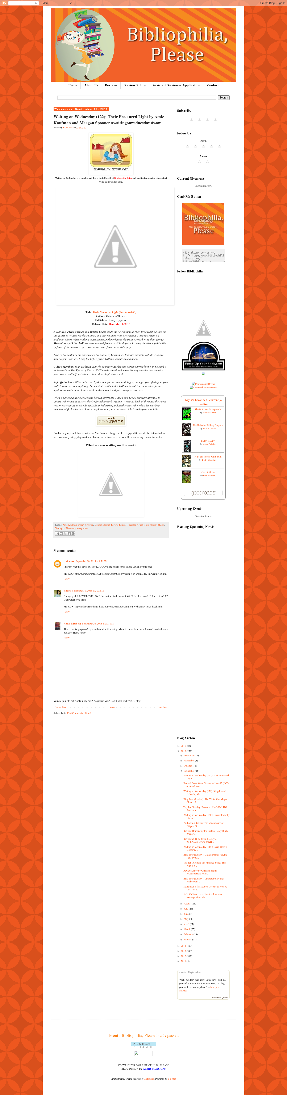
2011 (184, 961)
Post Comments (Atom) (79, 713)
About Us (91, 85)
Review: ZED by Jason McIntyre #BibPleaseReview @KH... (199, 840)
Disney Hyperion (85, 524)
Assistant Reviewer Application (176, 85)
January (188, 939)
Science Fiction (136, 524)
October (188, 765)
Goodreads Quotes (220, 997)
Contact (213, 85)
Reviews (111, 85)
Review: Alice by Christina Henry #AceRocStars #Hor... (200, 872)
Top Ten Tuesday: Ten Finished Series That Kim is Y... (204, 864)
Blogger (172, 1078)
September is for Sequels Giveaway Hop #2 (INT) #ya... (205, 888)
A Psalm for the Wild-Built (208, 456)
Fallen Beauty (208, 440)
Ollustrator (149, 1078)
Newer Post (60, 707)
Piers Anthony (209, 475)
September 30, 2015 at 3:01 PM (98, 623)
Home (73, 85)
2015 (184, 751)
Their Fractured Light (154, 524)
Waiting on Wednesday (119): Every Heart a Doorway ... (205, 848)
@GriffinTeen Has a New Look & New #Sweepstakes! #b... (202, 896)
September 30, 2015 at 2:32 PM (88, 590)
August (188, 903)
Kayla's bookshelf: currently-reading (203, 402)
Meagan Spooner (102, 524)
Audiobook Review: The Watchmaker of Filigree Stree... (203, 824)
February (189, 934)
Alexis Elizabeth (72, 623)
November (189, 760)
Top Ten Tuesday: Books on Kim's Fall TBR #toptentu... (205, 808)
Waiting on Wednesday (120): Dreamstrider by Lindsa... (206, 816)
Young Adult (82, 528)
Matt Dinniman (209, 412)
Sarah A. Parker (209, 428)
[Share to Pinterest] (73, 533)
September (189, 770)
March (187, 929)
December (189, 755)
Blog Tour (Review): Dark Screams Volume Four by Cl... (205, 856)
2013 (184, 951)
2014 (184, 945)
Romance (123, 524)
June (186, 913)
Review (114, 524)
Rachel (67, 590)
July (186, 908)
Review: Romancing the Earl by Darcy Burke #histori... (205, 832)
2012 (184, 956)
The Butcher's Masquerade (208, 409)
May (186, 918)
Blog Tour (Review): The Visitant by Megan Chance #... (205, 800)
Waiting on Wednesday (65, 528)
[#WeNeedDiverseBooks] (203, 387)
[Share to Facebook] (69, 533)
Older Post (162, 707)
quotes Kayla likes (190, 972)
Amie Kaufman (70, 524)
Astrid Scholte (209, 444)
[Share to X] (65, 533)
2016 (184, 745)
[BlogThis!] (61, 533)
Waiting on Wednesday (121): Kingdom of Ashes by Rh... (204, 792)
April (187, 924)
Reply (67, 578)
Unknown (69, 561)
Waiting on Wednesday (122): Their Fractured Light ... (206, 777)
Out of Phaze (208, 472)
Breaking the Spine (123, 177)
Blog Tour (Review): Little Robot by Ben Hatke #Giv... (203, 880)
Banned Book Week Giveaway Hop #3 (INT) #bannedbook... (206, 784)
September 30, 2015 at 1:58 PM (91, 561)
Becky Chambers (209, 459)
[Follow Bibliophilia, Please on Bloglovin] (143, 1046)
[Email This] (57, 533)
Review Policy (135, 85)
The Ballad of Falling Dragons (208, 425)
